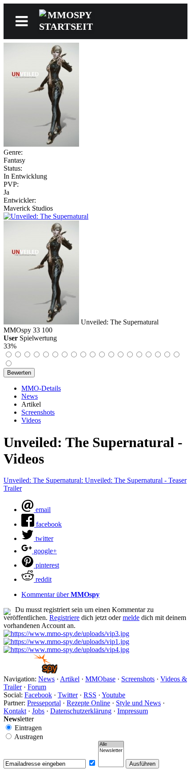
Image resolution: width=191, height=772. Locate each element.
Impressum (132, 711)
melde (131, 617)
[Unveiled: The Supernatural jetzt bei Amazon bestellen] (46, 216)
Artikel (70, 679)
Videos (31, 420)
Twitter (68, 695)
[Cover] (41, 144)
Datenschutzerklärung (80, 711)
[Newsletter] (111, 751)
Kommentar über (60, 594)
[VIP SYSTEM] (66, 633)
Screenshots (38, 412)
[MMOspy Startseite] (30, 671)
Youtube (113, 695)
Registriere (64, 617)
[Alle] (111, 744)
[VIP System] (66, 641)
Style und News (138, 703)
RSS (90, 695)
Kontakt (15, 711)
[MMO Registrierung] (66, 649)
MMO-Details (41, 388)
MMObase (100, 679)
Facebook (38, 695)
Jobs (38, 711)
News (29, 396)
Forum (37, 687)
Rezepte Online (88, 703)
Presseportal (44, 703)
